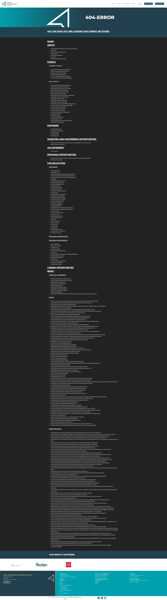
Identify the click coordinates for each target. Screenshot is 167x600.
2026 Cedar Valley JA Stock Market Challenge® (62, 95)
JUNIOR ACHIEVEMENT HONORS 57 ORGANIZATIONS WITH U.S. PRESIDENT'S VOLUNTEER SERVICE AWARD (78, 513)
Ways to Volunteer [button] (65, 575)
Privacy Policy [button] (63, 597)
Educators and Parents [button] (102, 574)
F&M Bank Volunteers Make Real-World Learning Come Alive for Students (69, 366)
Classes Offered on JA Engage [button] (67, 577)
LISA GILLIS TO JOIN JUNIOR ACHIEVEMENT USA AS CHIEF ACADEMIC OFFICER (71, 543)
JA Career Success (55, 185)
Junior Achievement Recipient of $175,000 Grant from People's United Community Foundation (74, 516)
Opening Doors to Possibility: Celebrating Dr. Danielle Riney (65, 314)
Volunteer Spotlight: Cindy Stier (58, 358)
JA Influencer (54, 259)
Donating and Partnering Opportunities (71, 139)
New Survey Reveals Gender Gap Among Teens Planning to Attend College (69, 523)
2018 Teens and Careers (57, 285)
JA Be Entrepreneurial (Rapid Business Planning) (63, 175)
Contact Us (53, 57)
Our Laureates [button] (64, 593)
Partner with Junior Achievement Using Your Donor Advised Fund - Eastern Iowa (71, 142)
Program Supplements (58, 240)
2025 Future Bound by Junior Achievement (61, 421)
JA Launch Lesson (55, 214)
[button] (121, 3)
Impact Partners (55, 135)
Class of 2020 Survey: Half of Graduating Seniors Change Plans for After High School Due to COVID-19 (76, 432)
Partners (53, 125)
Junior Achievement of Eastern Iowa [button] (139, 580)
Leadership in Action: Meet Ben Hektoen (61, 307)
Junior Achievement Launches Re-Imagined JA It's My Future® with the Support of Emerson (74, 444)
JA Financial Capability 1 (56, 202)
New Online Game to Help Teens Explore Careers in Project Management (69, 471)
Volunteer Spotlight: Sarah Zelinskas (59, 373)
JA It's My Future (55, 211)
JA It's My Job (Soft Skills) (57, 212)
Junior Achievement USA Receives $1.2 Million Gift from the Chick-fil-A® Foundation (71, 493)
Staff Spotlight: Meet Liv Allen (58, 376)
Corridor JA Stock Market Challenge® (60, 112)
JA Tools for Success (56, 232)
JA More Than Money (56, 217)
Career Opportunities (60, 267)
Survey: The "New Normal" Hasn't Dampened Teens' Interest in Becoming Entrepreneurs (73, 481)
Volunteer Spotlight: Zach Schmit (59, 354)
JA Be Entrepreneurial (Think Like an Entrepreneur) (63, 177)
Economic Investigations (57, 262)
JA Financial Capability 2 (57, 204)
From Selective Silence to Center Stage (60, 385)
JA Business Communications (58, 180)
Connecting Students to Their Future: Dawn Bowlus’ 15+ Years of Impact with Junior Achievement (75, 331)
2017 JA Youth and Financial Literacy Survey (61, 280)
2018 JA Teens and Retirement (58, 283)
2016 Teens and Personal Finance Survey (61, 278)
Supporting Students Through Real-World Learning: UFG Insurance (67, 348)
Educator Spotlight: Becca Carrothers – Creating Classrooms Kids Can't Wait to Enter (72, 423)
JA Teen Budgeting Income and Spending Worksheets (64, 254)
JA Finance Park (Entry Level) (58, 199)
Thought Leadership (57, 275)
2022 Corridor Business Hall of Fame (60, 86)
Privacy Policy (54, 53)
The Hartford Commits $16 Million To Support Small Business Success (68, 477)
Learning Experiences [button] (101, 579)
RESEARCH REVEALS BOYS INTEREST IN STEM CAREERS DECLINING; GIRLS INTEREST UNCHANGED (76, 511)
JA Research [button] (63, 586)
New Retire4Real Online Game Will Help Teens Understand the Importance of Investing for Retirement (76, 464)
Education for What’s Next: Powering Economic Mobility (65, 353)
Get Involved (159, 3)
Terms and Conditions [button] (53, 597)
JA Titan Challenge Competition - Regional (61, 120)
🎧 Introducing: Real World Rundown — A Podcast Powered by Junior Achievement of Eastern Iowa (75, 413)
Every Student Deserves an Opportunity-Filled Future (64, 48)
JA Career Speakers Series (57, 184)
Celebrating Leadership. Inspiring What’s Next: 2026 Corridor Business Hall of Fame (71, 302)
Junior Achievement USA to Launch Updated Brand (64, 474)
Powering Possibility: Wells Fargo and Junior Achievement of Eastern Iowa (69, 386)
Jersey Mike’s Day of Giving (57, 122)
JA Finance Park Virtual (56, 159)
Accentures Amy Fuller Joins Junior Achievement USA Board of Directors (69, 494)
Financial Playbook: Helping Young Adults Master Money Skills (66, 405)
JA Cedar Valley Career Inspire (58, 74)
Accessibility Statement (56, 55)
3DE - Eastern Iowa (55, 170)
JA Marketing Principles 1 (57, 216)
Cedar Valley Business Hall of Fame (59, 97)
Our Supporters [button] (134, 577)
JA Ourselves (54, 227)
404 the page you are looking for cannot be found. (78, 31)
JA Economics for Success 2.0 (58, 194)
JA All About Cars (55, 172)
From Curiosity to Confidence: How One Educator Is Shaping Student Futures (70, 317)
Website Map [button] (77, 597)
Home (113, 3)
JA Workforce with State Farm (58, 415)
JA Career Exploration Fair (57, 182)
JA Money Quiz (54, 247)
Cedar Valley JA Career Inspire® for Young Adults (63, 103)
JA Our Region (54, 226)
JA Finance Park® (55, 115)
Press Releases (55, 429)
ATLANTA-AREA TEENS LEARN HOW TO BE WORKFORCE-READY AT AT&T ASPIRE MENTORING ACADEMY (77, 472)
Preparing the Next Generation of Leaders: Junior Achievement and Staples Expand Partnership (74, 326)
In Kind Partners (55, 132)
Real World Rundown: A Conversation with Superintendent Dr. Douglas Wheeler (71, 411)
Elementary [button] (98, 580)
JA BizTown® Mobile (56, 113)
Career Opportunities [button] (65, 590)
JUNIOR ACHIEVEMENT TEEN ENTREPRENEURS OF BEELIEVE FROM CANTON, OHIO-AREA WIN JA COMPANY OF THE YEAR (82, 509)
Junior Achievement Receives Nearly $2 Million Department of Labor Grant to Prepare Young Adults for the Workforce (80, 462)
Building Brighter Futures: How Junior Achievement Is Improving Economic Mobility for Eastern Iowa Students (78, 306)
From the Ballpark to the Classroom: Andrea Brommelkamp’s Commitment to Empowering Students (76, 336)
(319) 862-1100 (7, 583)
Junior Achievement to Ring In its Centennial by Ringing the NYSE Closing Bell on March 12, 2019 (74, 446)
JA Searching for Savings (57, 257)
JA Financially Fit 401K (56, 118)
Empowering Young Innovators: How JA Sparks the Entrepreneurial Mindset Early (71, 368)
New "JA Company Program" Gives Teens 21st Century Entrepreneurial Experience (71, 519)
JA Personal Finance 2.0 (57, 229)
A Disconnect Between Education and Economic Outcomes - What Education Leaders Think (74, 293)
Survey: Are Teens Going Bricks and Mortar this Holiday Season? (66, 514)
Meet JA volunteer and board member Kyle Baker (63, 344)
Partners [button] (132, 574)
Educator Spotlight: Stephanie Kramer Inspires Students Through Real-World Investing (72, 338)
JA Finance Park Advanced (57, 200)
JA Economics (54, 192)
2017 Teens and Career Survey (58, 282)
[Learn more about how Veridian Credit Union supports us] (15, 565)
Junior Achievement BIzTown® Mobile (60, 76)
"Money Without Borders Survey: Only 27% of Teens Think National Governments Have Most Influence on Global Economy (81, 449)
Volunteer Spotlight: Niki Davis (58, 395)
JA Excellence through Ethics (58, 197)
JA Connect (54, 252)
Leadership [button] (63, 580)
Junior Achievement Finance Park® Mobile (61, 78)
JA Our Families (55, 222)
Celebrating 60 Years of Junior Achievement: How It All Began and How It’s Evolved (71, 378)
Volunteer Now (54, 151)
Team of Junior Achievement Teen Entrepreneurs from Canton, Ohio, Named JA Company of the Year (76, 496)
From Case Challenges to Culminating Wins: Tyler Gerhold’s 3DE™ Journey (69, 329)
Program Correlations (58, 236)
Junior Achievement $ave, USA (58, 260)
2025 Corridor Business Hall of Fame (60, 91)
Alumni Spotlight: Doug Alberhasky (59, 359)
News (140, 3)
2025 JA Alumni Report (56, 292)
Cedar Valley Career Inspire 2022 (59, 100)
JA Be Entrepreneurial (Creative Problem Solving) (63, 174)
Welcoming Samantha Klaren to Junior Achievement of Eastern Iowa (68, 312)
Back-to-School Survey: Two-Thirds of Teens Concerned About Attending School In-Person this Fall (75, 456)
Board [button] (61, 583)
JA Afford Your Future (56, 264)
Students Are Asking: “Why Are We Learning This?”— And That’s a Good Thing (70, 400)
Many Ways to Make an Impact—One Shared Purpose (64, 322)
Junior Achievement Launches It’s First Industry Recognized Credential (68, 393)
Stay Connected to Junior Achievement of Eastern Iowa (64, 401)
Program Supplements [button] (101, 575)
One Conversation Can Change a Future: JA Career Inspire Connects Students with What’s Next (74, 301)
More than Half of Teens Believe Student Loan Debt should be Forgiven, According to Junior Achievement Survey (79, 503)
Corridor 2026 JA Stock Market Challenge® (61, 105)
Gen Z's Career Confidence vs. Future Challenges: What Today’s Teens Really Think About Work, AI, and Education (79, 396)
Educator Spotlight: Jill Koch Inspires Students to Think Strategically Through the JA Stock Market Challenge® (78, 334)
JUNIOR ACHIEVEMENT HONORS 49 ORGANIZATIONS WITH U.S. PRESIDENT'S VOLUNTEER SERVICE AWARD (78, 461)
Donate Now (148, 3)
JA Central (53, 50)
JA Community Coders (56, 187)
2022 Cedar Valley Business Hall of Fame (61, 85)
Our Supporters (55, 134)
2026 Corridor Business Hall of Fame (60, 71)
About (119, 3)
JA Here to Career (55, 249)
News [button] (61, 591)
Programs (127, 3)
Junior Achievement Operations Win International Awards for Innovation (69, 451)
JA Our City (53, 219)
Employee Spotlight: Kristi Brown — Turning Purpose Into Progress (67, 416)
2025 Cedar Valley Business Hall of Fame (61, 88)
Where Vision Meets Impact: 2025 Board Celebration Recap (65, 420)
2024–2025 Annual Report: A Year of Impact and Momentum (66, 371)
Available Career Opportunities (58, 58)
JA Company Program (56, 189)
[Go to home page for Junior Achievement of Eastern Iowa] (9, 4)
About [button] (62, 579)
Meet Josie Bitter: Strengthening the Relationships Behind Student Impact (69, 339)
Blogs (51, 297)
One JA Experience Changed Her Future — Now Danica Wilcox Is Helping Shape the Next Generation (76, 311)
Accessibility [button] (70, 597)
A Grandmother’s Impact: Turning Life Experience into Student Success (68, 319)
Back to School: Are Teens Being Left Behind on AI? (63, 403)
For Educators (56, 163)
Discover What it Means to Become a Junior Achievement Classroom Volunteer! (71, 158)
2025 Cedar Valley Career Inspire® (59, 90)
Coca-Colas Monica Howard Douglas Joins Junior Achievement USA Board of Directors (72, 504)
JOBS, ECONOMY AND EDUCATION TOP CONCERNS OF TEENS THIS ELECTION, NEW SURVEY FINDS (76, 541)
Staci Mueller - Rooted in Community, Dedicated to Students (66, 333)
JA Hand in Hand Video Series (58, 250)
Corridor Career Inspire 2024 (58, 110)
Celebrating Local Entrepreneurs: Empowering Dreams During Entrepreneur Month (72, 383)
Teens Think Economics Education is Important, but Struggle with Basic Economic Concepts (73, 484)
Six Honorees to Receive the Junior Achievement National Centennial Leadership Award (73, 501)
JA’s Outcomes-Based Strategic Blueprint (61, 343)
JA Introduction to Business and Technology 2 (62, 209)
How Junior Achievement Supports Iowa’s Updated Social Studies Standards (70, 324)
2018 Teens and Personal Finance (59, 288)
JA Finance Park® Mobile (57, 117)
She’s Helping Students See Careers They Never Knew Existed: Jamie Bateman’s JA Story (73, 309)
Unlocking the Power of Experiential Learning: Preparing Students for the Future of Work (73, 408)
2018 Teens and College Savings (59, 287)
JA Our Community (55, 221)
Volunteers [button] (63, 574)
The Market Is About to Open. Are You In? (61, 341)
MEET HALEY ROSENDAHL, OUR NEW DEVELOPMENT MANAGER (67, 361)
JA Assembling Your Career (57, 255)
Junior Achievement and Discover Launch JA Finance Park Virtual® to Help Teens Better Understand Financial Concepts (81, 454)
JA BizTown (54, 179)
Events (134, 3)
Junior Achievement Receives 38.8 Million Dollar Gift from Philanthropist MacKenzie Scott (73, 447)
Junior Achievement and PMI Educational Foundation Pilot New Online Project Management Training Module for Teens (80, 435)
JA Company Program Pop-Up (58, 190)
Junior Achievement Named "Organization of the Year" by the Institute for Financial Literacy (73, 479)
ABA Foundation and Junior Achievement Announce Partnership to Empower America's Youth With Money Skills (79, 437)
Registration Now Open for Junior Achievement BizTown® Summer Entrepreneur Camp (73, 328)
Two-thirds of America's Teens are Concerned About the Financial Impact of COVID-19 (72, 466)
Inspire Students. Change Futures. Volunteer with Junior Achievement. (68, 390)
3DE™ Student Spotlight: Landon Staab (60, 364)
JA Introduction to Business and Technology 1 (62, 207)
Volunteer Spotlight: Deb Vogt (58, 375)
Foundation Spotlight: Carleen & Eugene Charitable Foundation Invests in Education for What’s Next (75, 363)
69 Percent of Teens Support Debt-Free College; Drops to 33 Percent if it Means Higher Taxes (74, 442)
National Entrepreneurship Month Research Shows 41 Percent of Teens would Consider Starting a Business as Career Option (81, 459)
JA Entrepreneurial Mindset (58, 195)
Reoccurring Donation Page (58, 144)
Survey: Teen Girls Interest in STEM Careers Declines (63, 498)
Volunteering (55, 148)
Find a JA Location (134, 582)
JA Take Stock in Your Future (58, 231)
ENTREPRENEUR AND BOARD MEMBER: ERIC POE (64, 346)
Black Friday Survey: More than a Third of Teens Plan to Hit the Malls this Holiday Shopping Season (75, 483)
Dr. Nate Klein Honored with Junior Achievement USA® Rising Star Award (69, 406)
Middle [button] (96, 582)
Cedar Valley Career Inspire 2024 (59, 102)
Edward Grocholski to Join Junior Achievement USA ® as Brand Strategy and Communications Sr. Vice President (78, 526)
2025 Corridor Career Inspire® (58, 93)
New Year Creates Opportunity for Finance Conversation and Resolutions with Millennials (73, 524)
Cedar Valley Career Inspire (57, 98)
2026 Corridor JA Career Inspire (58, 72)
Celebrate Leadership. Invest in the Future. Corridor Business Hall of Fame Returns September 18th (75, 410)
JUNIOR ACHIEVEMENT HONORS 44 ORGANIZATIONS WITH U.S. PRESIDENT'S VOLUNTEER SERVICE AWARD (78, 476)
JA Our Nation (54, 224)
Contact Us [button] (6, 581)
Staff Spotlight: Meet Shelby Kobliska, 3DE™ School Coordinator (66, 391)
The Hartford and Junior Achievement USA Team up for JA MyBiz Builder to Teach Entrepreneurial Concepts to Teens (80, 457)
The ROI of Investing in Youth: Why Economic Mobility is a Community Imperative (71, 380)
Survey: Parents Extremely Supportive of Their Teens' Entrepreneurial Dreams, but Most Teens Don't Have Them (79, 518)
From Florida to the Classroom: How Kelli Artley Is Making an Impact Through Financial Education (75, 321)
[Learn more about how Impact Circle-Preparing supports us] (42, 565)
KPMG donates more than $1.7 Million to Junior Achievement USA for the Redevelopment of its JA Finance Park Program (81, 506)
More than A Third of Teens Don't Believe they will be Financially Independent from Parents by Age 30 (76, 452)
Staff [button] (61, 582)
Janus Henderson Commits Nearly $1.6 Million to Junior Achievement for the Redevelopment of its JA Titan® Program (80, 499)
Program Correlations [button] (100, 577)
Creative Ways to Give (56, 129)
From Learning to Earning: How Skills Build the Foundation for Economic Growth (71, 316)
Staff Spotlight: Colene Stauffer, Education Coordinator (64, 369)
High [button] (96, 583)
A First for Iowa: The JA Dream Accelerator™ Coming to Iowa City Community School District (74, 425)
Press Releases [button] (64, 588)
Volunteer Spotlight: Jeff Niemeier (59, 356)
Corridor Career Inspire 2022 (58, 108)
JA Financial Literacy (56, 205)
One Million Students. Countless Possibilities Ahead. (63, 304)
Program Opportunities (61, 154)
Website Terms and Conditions (58, 52)
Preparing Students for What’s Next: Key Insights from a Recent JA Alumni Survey (71, 349)
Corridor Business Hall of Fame (58, 107)
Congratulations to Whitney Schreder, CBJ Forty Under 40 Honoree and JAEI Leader (72, 398)
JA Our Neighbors (55, 244)
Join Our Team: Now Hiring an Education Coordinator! (64, 418)
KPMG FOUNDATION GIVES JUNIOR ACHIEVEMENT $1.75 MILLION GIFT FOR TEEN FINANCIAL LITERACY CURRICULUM (81, 533)
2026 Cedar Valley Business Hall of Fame (61, 69)
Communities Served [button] (65, 585)
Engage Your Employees (57, 130)
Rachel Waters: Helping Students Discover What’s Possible (65, 351)
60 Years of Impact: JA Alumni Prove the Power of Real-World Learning (68, 388)
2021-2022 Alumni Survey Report (59, 290)
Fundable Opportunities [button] (136, 575)
